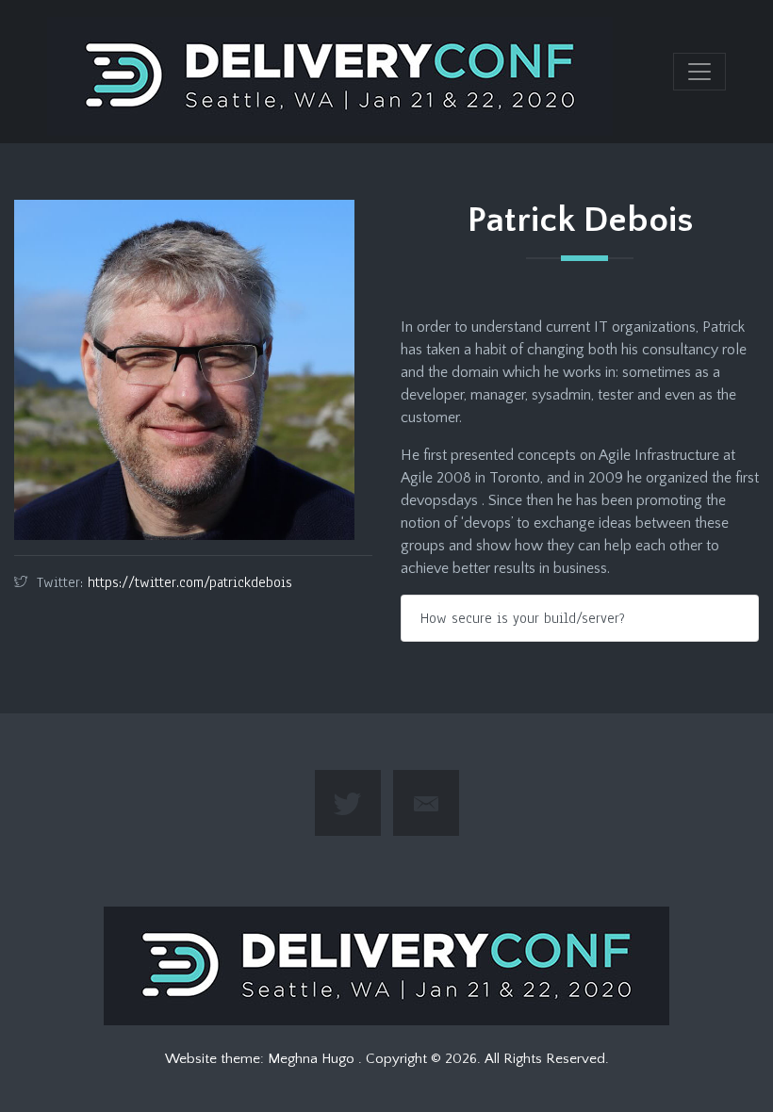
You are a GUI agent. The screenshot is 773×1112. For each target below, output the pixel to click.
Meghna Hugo (313, 1059)
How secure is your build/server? (522, 618)
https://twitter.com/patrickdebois (190, 582)
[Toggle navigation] (699, 71)
